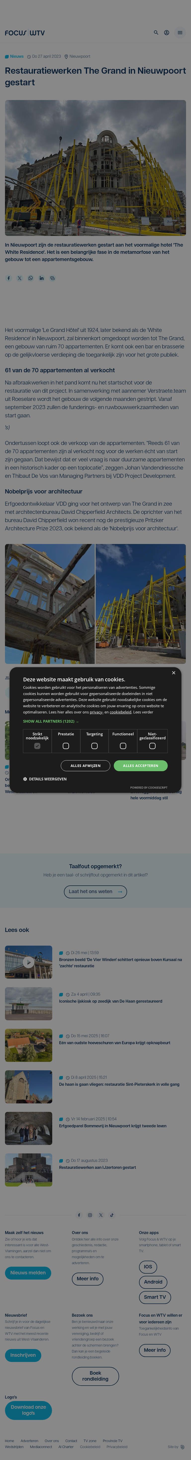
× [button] (173, 673)
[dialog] (95, 730)
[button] (95, 721)
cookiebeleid (120, 711)
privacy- (96, 711)
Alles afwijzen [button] (86, 765)
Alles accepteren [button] (140, 765)
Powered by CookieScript (148, 787)
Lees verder (143, 711)
